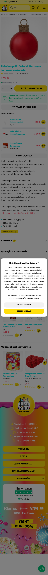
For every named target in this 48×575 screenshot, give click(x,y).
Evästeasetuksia (24, 305)
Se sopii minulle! (24, 311)
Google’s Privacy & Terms (28, 298)
